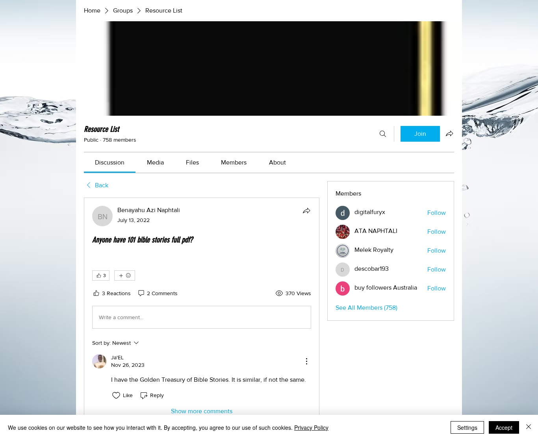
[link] (109, 162)
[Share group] (449, 133)
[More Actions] (306, 361)
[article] (201, 311)
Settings (467, 427)
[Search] (383, 134)
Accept (503, 427)
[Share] (306, 210)
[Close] (528, 427)
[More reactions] (124, 275)
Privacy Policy (311, 427)
